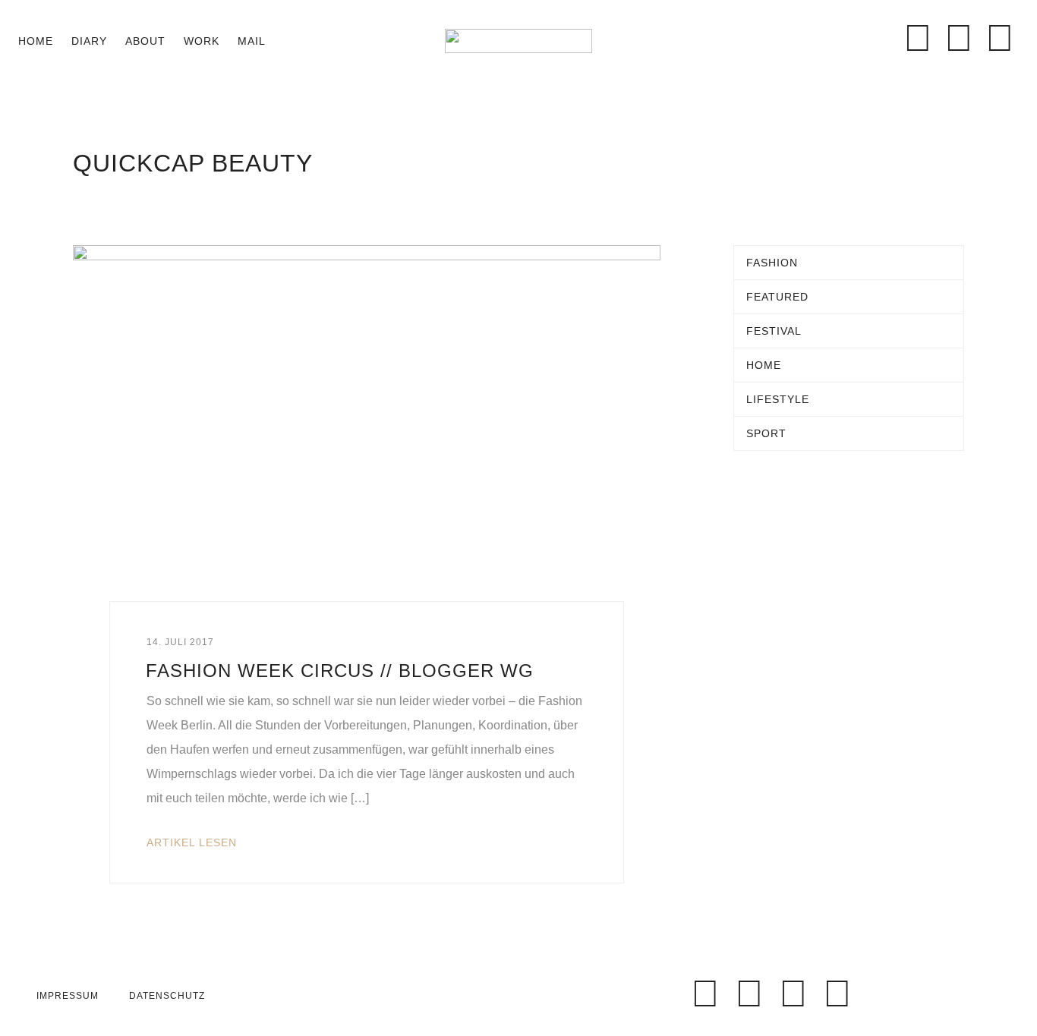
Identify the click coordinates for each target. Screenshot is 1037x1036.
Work (201, 41)
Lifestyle (777, 399)
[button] (290, 41)
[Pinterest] (1000, 38)
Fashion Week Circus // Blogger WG (340, 670)
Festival (774, 331)
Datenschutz (167, 995)
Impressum (67, 995)
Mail (252, 41)
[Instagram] (959, 38)
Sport (766, 433)
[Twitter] (749, 993)
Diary (89, 41)
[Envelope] (877, 38)
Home (35, 41)
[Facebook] (918, 38)
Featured (777, 297)
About (145, 41)
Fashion (772, 263)
